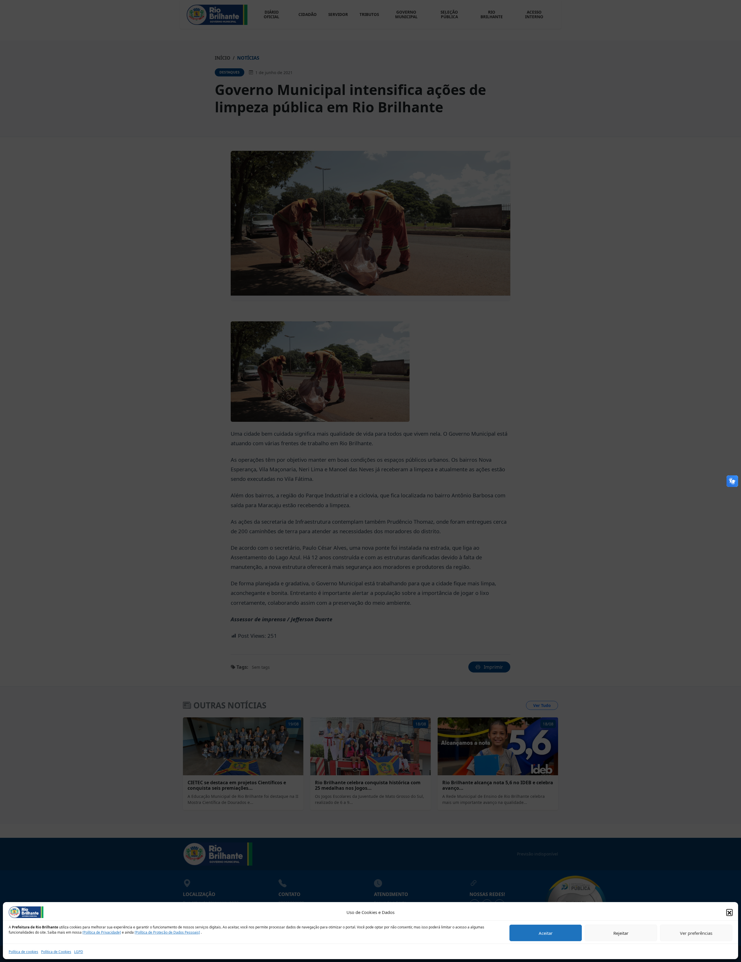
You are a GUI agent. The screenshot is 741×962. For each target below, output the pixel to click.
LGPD (78, 951)
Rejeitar (620, 933)
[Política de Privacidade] (101, 932)
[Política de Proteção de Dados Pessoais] (167, 932)
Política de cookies (23, 951)
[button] (729, 912)
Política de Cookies (56, 951)
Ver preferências (696, 933)
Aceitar (546, 933)
